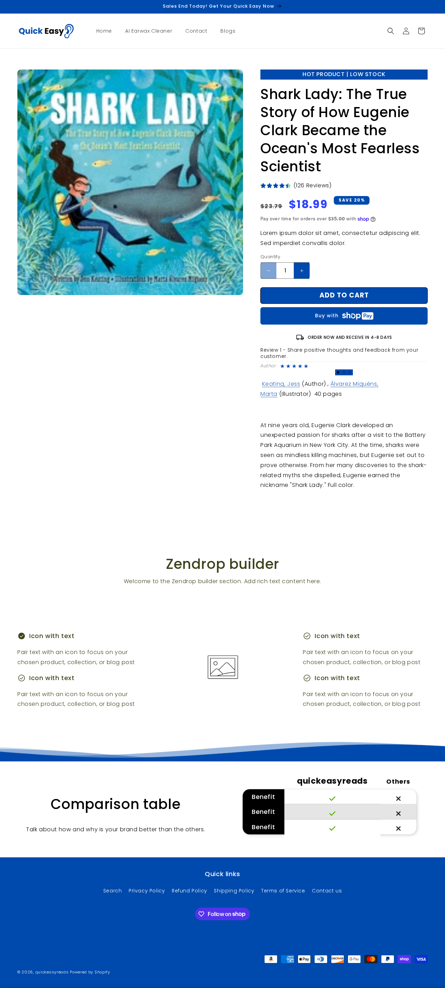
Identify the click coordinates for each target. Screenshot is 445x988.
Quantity (270, 257)
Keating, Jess (281, 384)
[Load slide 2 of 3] (344, 372)
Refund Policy (189, 890)
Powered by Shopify (90, 972)
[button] (390, 31)
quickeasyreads (52, 972)
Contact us (327, 890)
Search (112, 890)
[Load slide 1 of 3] (338, 372)
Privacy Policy (147, 890)
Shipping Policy (234, 890)
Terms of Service (283, 890)
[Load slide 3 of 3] (350, 372)
